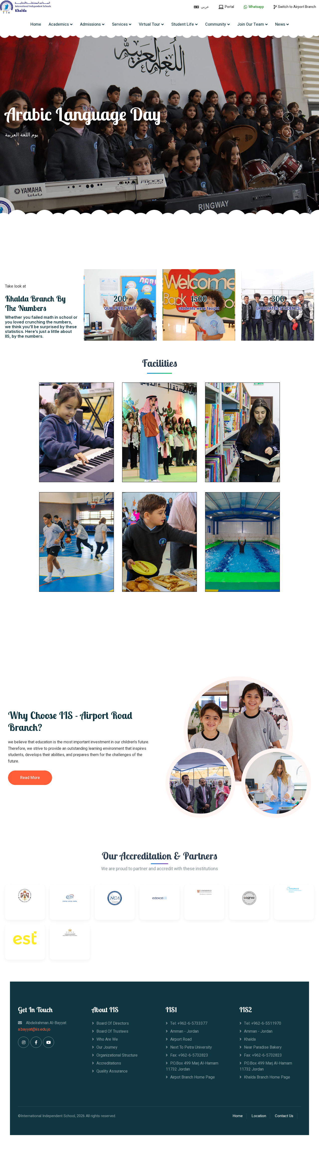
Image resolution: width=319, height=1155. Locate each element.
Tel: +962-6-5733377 (188, 1023)
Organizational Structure (117, 1055)
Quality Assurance (112, 1071)
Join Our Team (250, 24)
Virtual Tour (149, 24)
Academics (59, 24)
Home (35, 24)
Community (215, 24)
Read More (30, 778)
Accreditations (108, 1063)
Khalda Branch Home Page (267, 1077)
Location (258, 1116)
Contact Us (284, 1116)
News (280, 24)
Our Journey (106, 1047)
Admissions (90, 24)
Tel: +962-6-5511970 (262, 1023)
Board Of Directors (112, 1023)
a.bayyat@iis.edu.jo (34, 1029)
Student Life (182, 24)
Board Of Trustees (112, 1031)
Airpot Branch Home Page (192, 1077)
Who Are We (107, 1039)
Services (120, 24)
